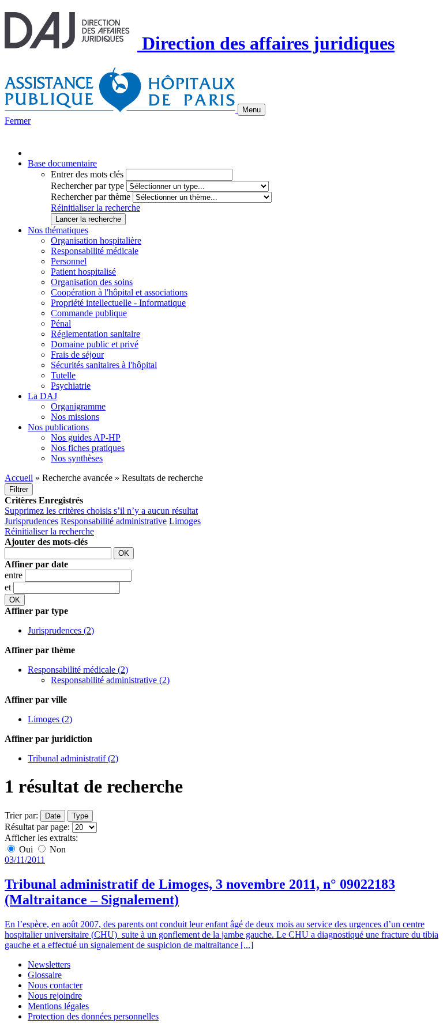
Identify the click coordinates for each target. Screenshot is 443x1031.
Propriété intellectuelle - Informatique (118, 303)
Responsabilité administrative (114, 521)
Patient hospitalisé (83, 271)
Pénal (61, 323)
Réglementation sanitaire (95, 334)
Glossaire (45, 975)
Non (56, 849)
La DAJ (42, 396)
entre (15, 575)
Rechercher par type (87, 186)
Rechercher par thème (90, 197)
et (9, 587)
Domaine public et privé (94, 344)
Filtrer (18, 489)
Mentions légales (58, 1006)
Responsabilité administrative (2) (110, 680)
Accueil (19, 478)
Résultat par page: (37, 827)
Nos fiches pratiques (88, 448)
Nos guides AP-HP (86, 437)
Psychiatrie (71, 386)
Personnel (69, 261)
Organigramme (78, 406)
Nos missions (75, 417)
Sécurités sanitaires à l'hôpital (104, 365)
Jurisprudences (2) (61, 630)
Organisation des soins (92, 282)
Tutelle (63, 375)
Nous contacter (55, 985)
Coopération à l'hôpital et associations (119, 292)
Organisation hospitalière (96, 240)
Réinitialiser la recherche (95, 208)
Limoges (185, 521)
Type (80, 816)
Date (53, 816)
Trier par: (21, 815)
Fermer (18, 121)
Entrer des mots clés (87, 174)
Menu (251, 109)
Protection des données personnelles (93, 1016)
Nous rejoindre (55, 995)
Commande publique (89, 313)
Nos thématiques (58, 230)
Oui (26, 849)
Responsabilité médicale (94, 251)
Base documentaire (62, 163)
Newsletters (49, 964)
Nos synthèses (77, 458)
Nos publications (58, 427)
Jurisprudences (31, 521)
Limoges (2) (50, 719)
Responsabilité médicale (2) (78, 669)
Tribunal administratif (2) (73, 758)
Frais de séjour (77, 354)
